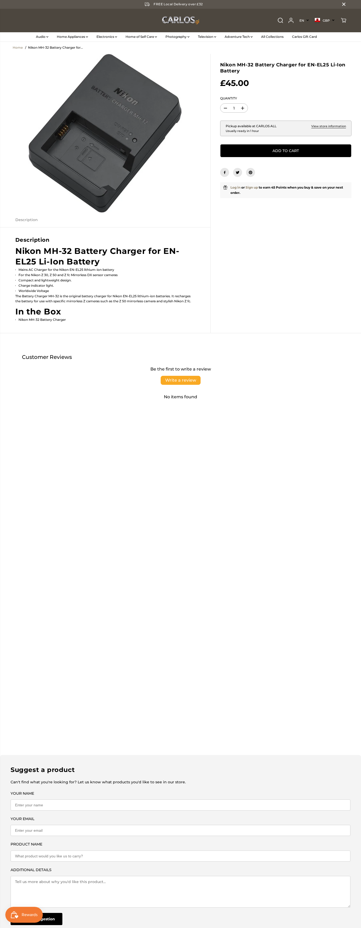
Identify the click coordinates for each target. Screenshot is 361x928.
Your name (22, 793)
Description (26, 219)
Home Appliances (71, 37)
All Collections (272, 37)
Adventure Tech (238, 37)
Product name (26, 844)
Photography (176, 37)
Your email (22, 818)
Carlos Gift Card (304, 37)
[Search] (280, 20)
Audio (41, 37)
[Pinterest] (250, 172)
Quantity (228, 98)
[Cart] (343, 20)
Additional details (31, 869)
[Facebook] (224, 172)
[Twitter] (237, 172)
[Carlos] (180, 20)
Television (206, 37)
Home (18, 47)
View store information (328, 126)
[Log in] (291, 20)
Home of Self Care (140, 37)
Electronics (105, 37)
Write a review (180, 380)
